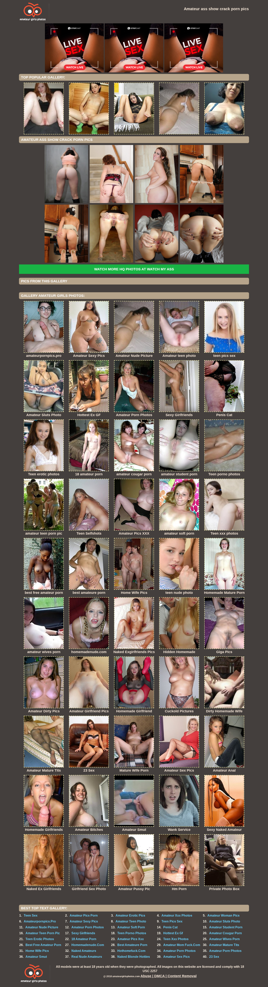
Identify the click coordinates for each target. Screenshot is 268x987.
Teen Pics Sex (171, 921)
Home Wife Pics (37, 950)
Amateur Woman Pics (223, 915)
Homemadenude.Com (87, 945)
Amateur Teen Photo (131, 921)
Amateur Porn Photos (87, 927)
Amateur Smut (36, 956)
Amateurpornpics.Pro (40, 921)
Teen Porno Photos (131, 933)
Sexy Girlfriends (83, 933)
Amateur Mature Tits (224, 945)
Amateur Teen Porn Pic (43, 933)
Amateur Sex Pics (176, 956)
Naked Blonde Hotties (133, 956)
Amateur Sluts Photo (224, 921)
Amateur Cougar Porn (225, 933)
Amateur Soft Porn (131, 927)
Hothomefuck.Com (131, 950)
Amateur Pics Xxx (130, 939)
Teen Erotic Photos (40, 939)
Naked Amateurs (83, 950)
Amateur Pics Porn (84, 915)
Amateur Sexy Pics (84, 921)
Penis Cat (170, 927)
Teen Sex (30, 915)
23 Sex (214, 956)
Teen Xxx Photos (176, 939)
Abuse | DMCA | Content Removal (168, 976)
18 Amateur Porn (83, 939)
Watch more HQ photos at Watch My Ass (134, 269)
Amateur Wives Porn (224, 939)
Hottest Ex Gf (173, 933)
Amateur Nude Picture (41, 927)
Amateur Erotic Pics (130, 915)
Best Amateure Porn (132, 945)
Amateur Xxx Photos (176, 915)
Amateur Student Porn (225, 927)
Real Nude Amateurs (86, 956)
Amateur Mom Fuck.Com (181, 945)
